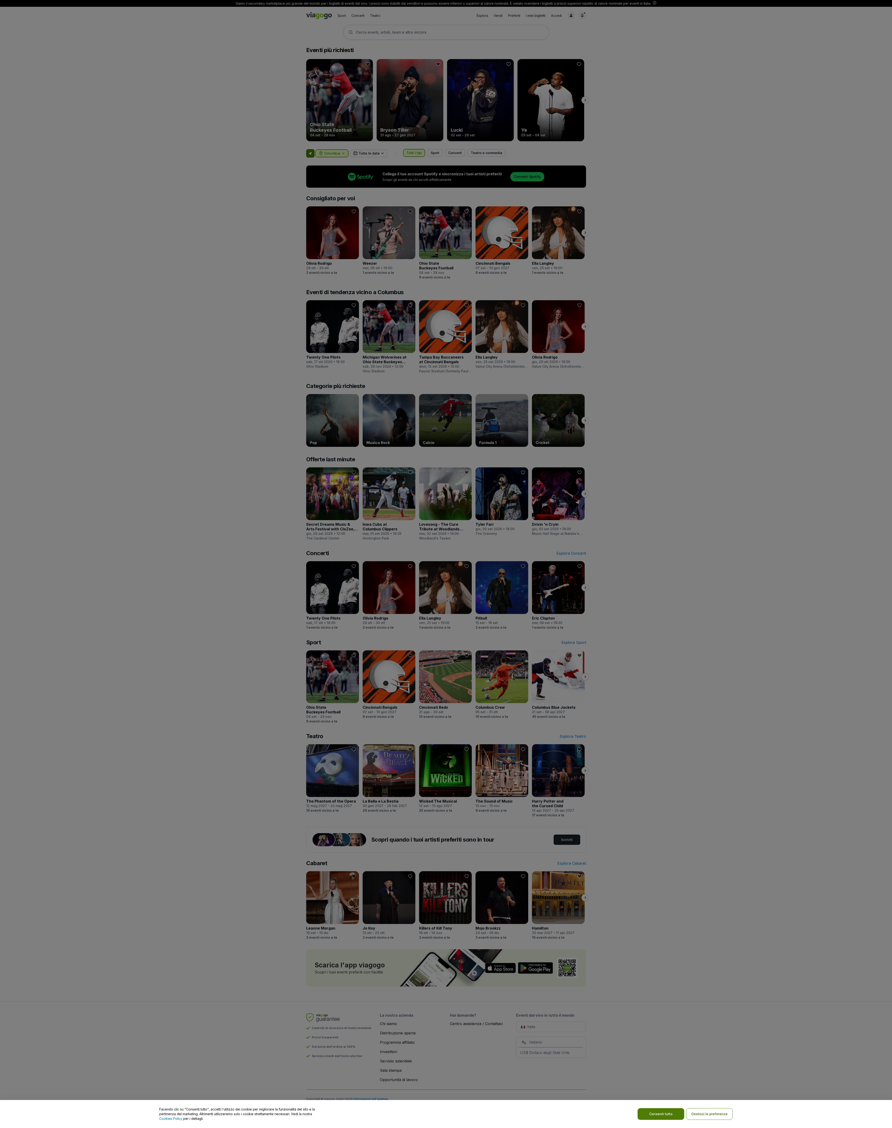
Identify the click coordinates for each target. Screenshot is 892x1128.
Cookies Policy (170, 1119)
